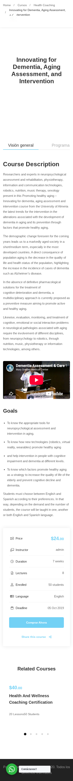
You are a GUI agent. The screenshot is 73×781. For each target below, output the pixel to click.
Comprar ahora (36, 622)
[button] (25, 734)
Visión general (20, 145)
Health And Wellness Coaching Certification (31, 699)
